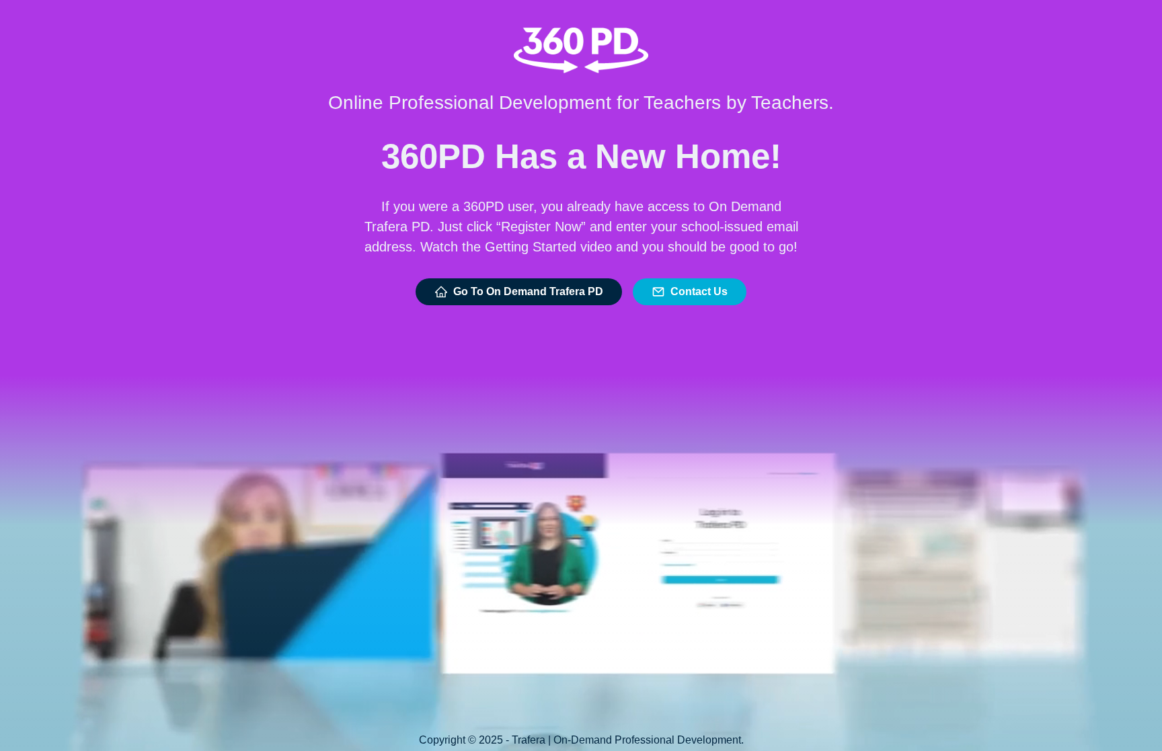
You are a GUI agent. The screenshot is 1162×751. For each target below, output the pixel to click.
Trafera (528, 740)
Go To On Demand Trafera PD (528, 291)
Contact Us (699, 291)
